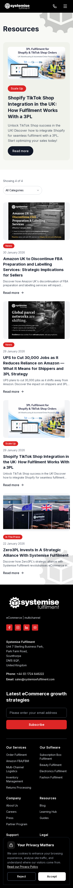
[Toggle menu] (65, 6)
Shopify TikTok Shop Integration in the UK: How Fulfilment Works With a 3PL (36, 462)
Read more (20, 151)
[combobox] (22, 190)
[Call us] (54, 6)
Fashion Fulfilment (51, 777)
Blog (43, 805)
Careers (11, 811)
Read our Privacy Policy (22, 866)
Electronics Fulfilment (53, 771)
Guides (44, 818)
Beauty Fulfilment (51, 765)
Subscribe (36, 725)
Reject (21, 876)
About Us (12, 805)
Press (9, 818)
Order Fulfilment (16, 754)
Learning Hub (48, 811)
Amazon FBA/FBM (17, 761)
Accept (52, 876)
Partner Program (16, 824)
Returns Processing (18, 787)
